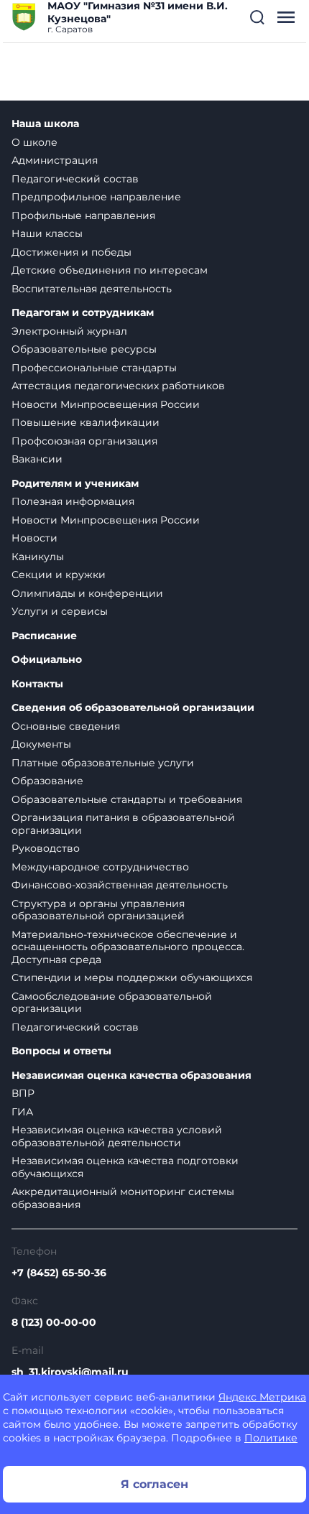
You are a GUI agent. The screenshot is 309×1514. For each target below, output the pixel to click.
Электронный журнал (69, 331)
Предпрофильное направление (96, 196)
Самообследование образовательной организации (111, 1003)
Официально (46, 660)
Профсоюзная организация (84, 441)
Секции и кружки (58, 574)
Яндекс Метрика (262, 1396)
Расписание (44, 636)
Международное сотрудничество (100, 866)
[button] (257, 17)
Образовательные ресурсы (84, 349)
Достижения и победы (71, 252)
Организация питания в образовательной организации (123, 824)
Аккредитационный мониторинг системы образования (122, 1198)
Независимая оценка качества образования (131, 1075)
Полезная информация (72, 501)
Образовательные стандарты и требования (126, 799)
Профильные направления (83, 215)
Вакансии (37, 458)
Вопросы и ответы (61, 1051)
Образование (47, 780)
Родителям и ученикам (75, 484)
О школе (34, 142)
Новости (34, 537)
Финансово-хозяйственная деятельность (119, 884)
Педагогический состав (75, 178)
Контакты (37, 684)
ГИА (22, 1111)
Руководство (45, 848)
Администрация (54, 160)
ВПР (22, 1093)
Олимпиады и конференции (87, 593)
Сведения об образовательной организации (132, 708)
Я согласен (154, 1484)
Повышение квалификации (85, 422)
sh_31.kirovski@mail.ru (70, 1371)
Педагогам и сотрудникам (82, 313)
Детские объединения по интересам (109, 270)
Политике (271, 1437)
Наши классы (47, 233)
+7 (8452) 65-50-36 (58, 1272)
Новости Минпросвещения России (105, 404)
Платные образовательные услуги (102, 762)
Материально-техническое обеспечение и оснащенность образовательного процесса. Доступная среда (127, 947)
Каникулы (37, 556)
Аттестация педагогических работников (118, 385)
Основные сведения (65, 726)
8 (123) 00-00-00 (53, 1322)
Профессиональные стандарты (94, 367)
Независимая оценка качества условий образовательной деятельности (116, 1136)
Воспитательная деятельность (91, 288)
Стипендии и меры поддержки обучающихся (131, 977)
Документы (41, 744)
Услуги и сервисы (59, 611)
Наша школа (45, 124)
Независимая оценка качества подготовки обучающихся (125, 1167)
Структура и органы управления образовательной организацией (98, 910)
